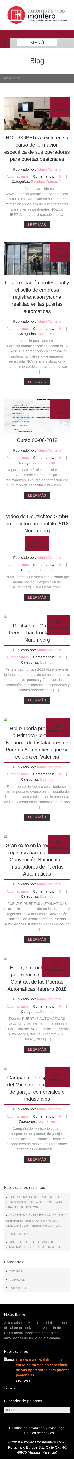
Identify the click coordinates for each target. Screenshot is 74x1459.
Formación (54, 182)
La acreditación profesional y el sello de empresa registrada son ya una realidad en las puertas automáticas (37, 297)
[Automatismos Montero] (37, 23)
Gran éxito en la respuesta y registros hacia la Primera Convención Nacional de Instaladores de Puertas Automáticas (37, 859)
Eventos (37, 182)
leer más (9, 1388)
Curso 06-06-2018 (37, 440)
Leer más (37, 225)
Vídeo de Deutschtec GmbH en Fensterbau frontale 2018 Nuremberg (37, 523)
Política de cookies (39, 1433)
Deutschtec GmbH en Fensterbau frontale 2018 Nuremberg (37, 633)
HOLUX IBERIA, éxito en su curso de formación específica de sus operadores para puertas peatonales (36, 1202)
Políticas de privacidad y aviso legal (37, 1428)
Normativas (47, 334)
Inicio (7, 78)
